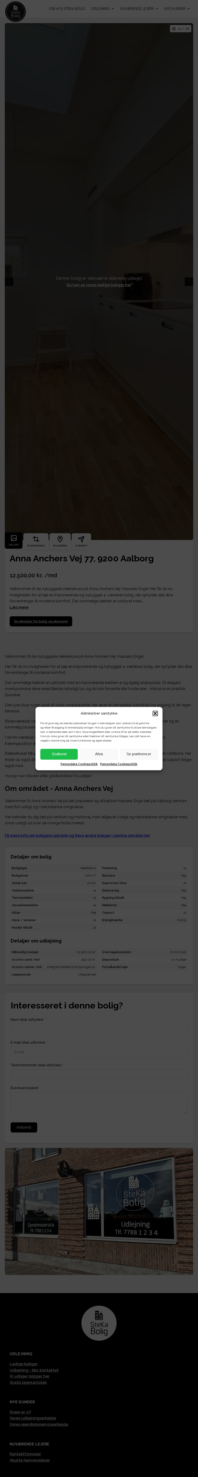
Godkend (59, 754)
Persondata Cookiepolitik (79, 764)
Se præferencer (139, 754)
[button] (155, 713)
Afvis (99, 754)
